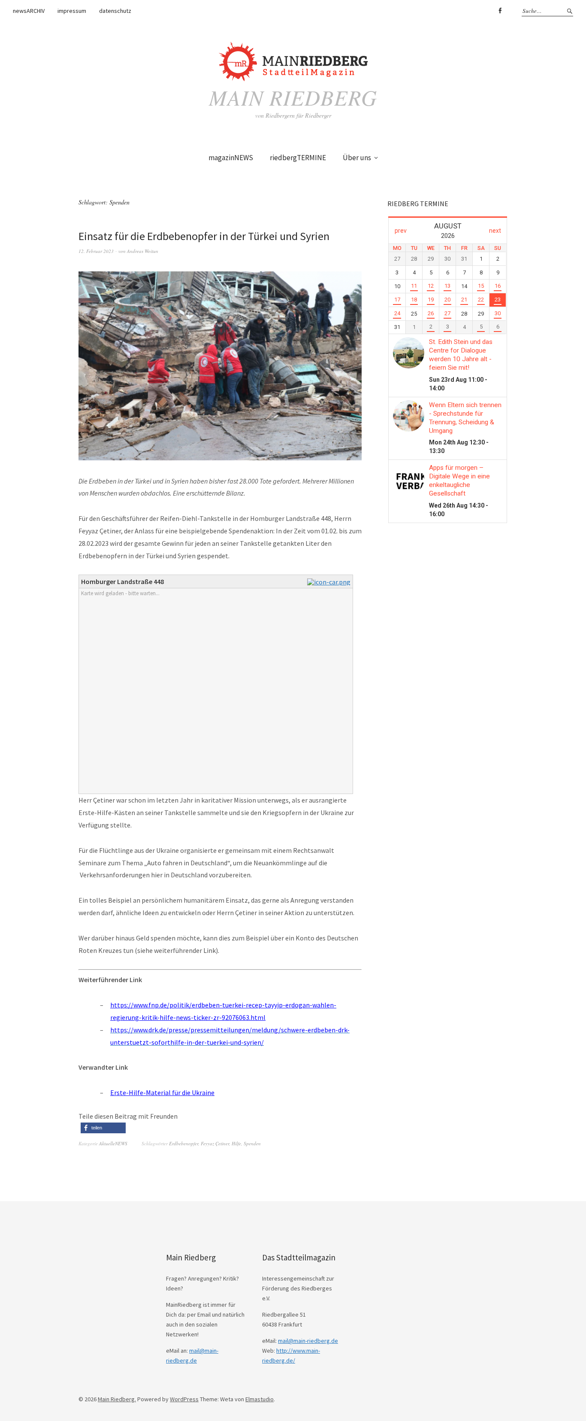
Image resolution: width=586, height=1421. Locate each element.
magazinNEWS (230, 157)
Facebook (499, 10)
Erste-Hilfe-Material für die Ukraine (162, 1092)
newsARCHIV (29, 11)
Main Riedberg (293, 97)
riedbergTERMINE (298, 157)
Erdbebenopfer (183, 1143)
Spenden (252, 1143)
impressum (71, 11)
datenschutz (115, 11)
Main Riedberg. (117, 1399)
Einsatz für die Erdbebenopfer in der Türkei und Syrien (204, 236)
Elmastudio (259, 1399)
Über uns (357, 157)
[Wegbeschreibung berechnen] (330, 582)
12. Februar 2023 (96, 251)
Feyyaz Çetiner (215, 1143)
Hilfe (236, 1143)
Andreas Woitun (142, 251)
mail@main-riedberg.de (308, 1341)
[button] (103, 1128)
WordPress (184, 1399)
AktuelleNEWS (113, 1143)
